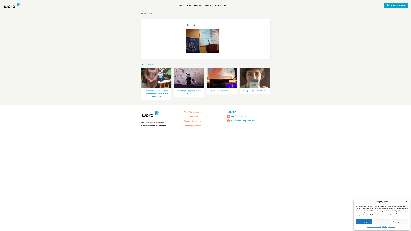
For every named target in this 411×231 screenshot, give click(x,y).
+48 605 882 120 (238, 116)
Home (142, 13)
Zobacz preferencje (399, 222)
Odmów (382, 222)
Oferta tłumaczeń (191, 116)
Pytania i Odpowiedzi (193, 121)
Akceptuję (364, 222)
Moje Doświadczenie (192, 112)
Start (179, 5)
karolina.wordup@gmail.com (243, 121)
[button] (407, 202)
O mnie (197, 5)
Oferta (188, 5)
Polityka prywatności (374, 227)
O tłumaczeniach (213, 5)
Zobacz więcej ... (148, 64)
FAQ (226, 5)
